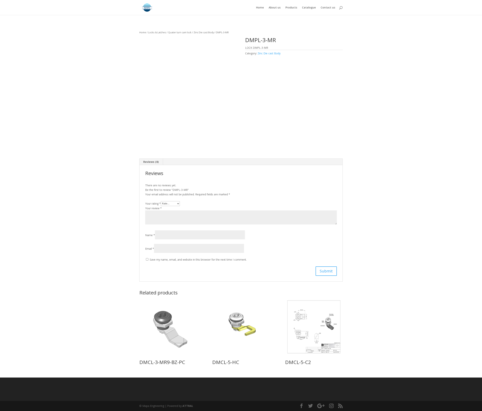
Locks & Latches (157, 32)
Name (150, 235)
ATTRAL (187, 406)
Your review (153, 208)
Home (260, 7)
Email (149, 248)
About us (275, 7)
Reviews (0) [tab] (151, 162)
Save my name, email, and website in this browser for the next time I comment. (198, 259)
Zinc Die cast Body (204, 32)
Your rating (153, 203)
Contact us (328, 7)
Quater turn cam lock (179, 32)
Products (291, 7)
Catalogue (309, 7)
